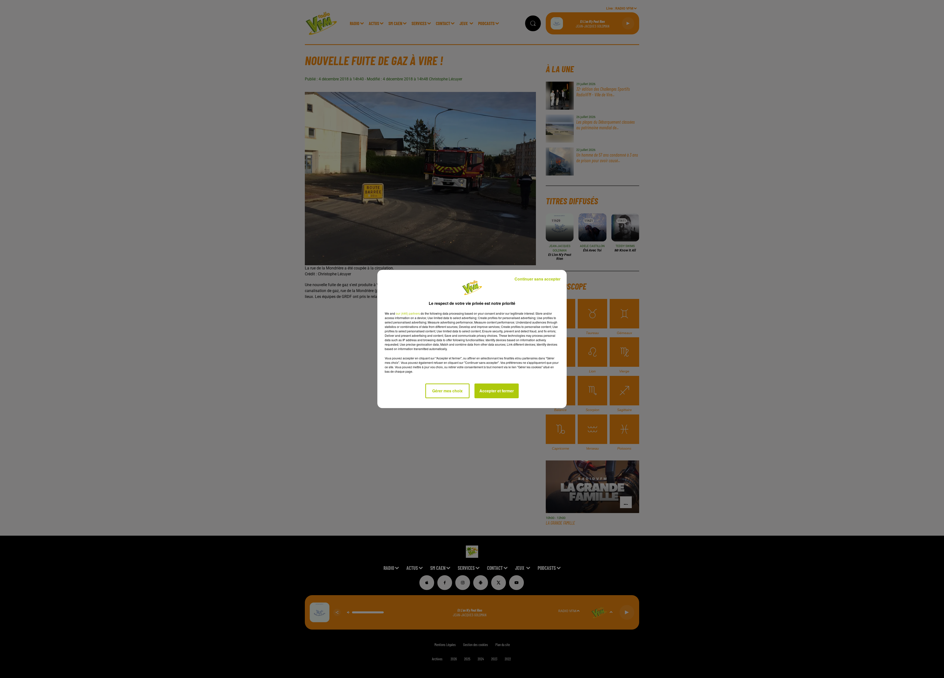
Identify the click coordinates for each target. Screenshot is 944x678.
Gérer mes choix (447, 391)
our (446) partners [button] (408, 313)
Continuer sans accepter (537, 279)
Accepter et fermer (496, 391)
